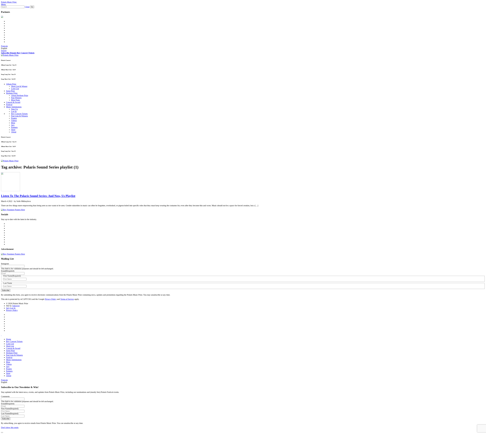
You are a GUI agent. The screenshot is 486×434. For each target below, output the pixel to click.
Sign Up (14, 109)
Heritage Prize (11, 93)
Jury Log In (10, 308)
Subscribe (5, 290)
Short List (10, 346)
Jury (13, 125)
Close (27, 7)
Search (3, 51)
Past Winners (16, 98)
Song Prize (10, 91)
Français (4, 46)
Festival (9, 104)
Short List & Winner (19, 86)
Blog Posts (15, 100)
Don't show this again (9, 427)
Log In (14, 111)
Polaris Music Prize (8, 2)
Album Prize (11, 84)
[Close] (2, 432)
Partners (14, 127)
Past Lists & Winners (19, 116)
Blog (13, 123)
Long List (15, 89)
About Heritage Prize (19, 95)
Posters (14, 118)
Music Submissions (14, 107)
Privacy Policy (50, 299)
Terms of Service (67, 299)
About (13, 132)
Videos (14, 120)
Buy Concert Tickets (19, 114)
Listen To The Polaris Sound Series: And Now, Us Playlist (38, 195)
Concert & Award (13, 102)
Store (13, 130)
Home (8, 339)
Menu (3, 4)
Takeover (16, 306)
